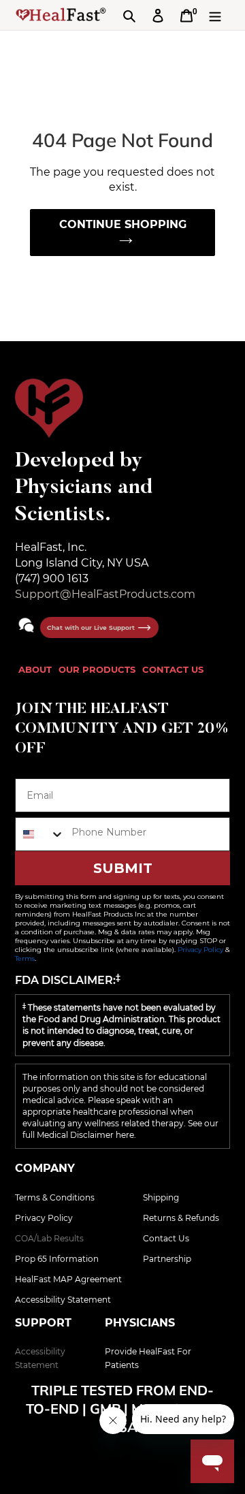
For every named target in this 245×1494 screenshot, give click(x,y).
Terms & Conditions (55, 1197)
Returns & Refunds (181, 1218)
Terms (25, 958)
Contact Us (166, 1238)
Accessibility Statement (63, 1299)
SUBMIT (122, 868)
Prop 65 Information (57, 1259)
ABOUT (35, 669)
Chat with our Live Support (92, 627)
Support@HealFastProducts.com (105, 594)
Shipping (161, 1197)
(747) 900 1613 (51, 578)
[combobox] (40, 834)
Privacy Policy (200, 949)
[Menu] (215, 15)
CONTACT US (172, 669)
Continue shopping (122, 224)
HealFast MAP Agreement (68, 1279)
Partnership (167, 1259)
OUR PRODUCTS (97, 669)
